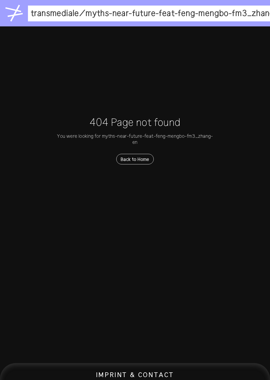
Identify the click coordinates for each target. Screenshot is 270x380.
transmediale (55, 13)
